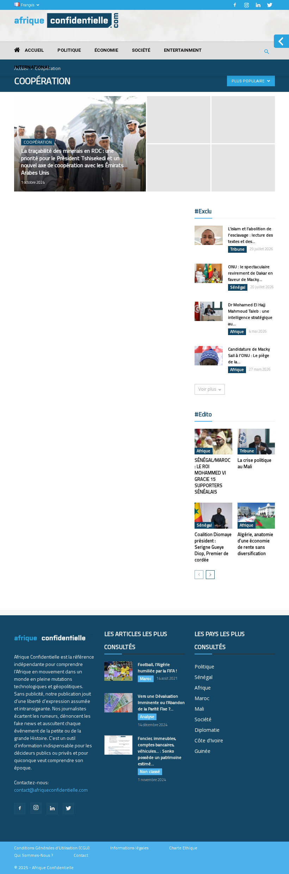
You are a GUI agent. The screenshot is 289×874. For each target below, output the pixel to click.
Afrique (237, 331)
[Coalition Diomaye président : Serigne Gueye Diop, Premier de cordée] (213, 515)
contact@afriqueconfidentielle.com (51, 789)
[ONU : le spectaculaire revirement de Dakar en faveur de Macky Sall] (209, 273)
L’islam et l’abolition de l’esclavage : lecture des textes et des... (250, 235)
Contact (81, 855)
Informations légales (129, 848)
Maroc (146, 678)
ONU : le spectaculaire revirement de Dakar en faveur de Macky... (250, 273)
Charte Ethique (183, 848)
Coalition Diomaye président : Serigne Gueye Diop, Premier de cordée (213, 547)
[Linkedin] (258, 5)
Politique (69, 50)
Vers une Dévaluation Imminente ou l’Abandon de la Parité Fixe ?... (161, 702)
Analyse (147, 716)
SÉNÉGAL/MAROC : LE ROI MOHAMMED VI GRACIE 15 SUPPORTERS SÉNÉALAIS (212, 476)
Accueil (34, 50)
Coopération (38, 142)
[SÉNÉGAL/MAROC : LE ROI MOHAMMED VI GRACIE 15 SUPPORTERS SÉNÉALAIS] (213, 441)
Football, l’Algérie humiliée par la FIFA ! (157, 667)
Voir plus (207, 389)
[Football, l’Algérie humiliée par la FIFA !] (118, 671)
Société (141, 50)
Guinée (202, 751)
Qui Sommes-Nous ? (33, 855)
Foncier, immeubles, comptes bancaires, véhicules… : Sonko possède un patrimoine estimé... (160, 751)
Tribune (237, 249)
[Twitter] (269, 5)
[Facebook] (234, 5)
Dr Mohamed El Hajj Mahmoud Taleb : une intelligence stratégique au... (250, 314)
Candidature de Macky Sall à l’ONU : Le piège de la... (249, 355)
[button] (266, 52)
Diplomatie (207, 730)
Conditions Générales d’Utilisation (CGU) (52, 848)
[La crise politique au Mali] (256, 441)
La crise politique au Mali (254, 463)
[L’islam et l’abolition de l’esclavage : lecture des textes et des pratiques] (209, 235)
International (32, 67)
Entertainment (183, 50)
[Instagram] (246, 5)
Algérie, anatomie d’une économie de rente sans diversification (255, 544)
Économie (106, 50)
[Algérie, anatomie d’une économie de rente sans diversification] (256, 515)
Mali (199, 708)
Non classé (150, 771)
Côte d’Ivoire (209, 740)
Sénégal (237, 287)
